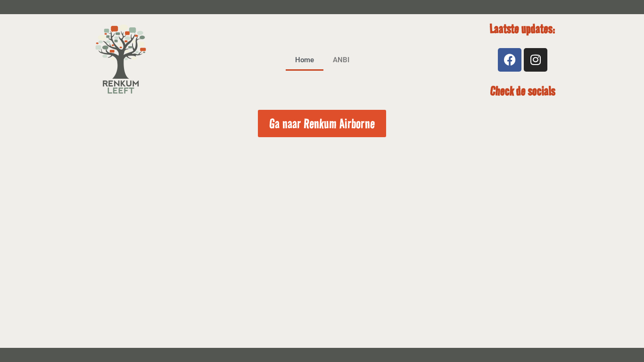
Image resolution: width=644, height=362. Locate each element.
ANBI (341, 60)
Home (304, 60)
